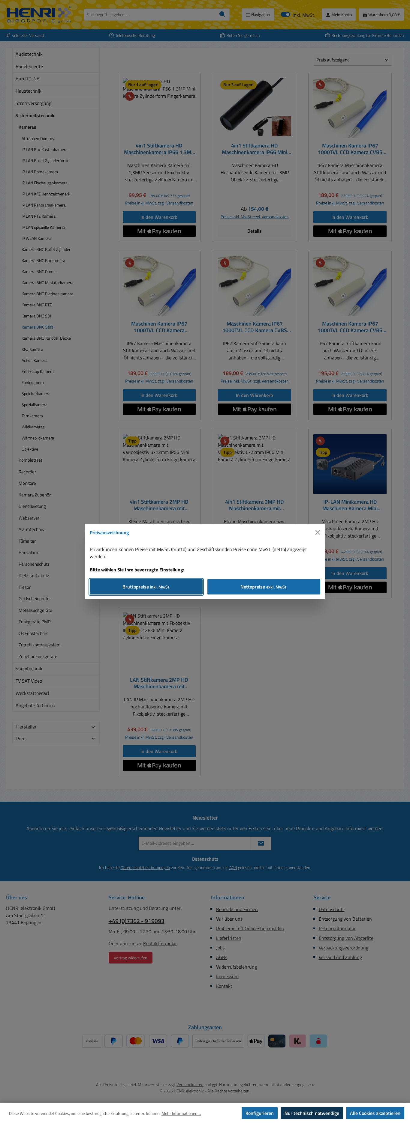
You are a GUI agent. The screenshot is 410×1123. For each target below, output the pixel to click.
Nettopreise (263, 586)
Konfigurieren (260, 1113)
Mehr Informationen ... (181, 1113)
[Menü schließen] (318, 532)
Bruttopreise (146, 586)
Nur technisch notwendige (312, 1113)
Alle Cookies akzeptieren (375, 1113)
